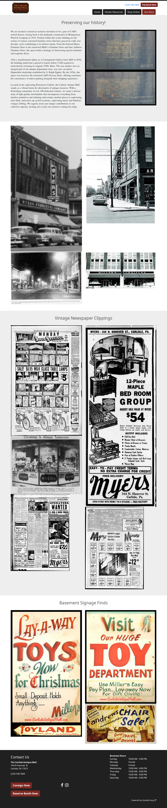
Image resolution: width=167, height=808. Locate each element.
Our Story (149, 12)
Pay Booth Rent (149, 5)
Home (97, 12)
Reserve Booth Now (25, 793)
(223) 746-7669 (132, 4)
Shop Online (133, 12)
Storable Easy (148, 800)
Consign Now (21, 785)
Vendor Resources (114, 12)
